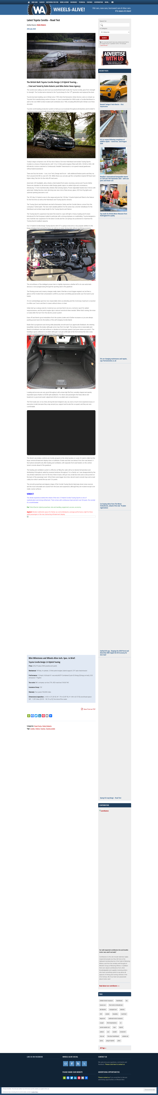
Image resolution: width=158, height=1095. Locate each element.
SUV (108, 1032)
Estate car (125, 1036)
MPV (114, 1027)
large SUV (102, 1018)
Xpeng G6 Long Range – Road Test (110, 798)
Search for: (103, 21)
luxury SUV (103, 1005)
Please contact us (104, 1077)
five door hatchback (113, 1036)
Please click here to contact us (115, 1064)
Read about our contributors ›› (109, 986)
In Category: (103, 28)
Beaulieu (115, 1014)
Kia (126, 1000)
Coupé (102, 1023)
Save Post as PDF (89, 709)
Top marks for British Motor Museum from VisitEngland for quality (113, 215)
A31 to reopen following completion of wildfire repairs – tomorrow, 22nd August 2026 (113, 141)
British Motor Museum (106, 1000)
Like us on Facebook (35, 1057)
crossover (123, 1032)
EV (120, 1023)
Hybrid (37, 729)
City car (102, 1036)
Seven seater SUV (105, 1027)
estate (32, 729)
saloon (102, 1032)
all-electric (103, 1009)
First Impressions (112, 1023)
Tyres (101, 1040)
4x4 (101, 1014)
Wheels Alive (56, 9)
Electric (122, 1009)
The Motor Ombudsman (116, 1005)
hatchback (119, 1000)
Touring (42, 729)
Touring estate (50, 729)
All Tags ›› (103, 1048)
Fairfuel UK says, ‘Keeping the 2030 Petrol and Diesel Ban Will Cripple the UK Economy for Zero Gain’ (114, 653)
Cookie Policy (34, 1092)
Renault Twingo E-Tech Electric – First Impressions (112, 105)
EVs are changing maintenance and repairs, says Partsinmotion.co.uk (113, 360)
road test (123, 1014)
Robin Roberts (47, 726)
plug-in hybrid (110, 1040)
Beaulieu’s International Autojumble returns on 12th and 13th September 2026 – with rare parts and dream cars (114, 179)
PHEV (119, 1040)
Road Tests (38, 726)
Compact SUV (113, 1009)
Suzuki (114, 1032)
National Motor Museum (116, 1018)
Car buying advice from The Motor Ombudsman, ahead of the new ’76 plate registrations (113, 506)
